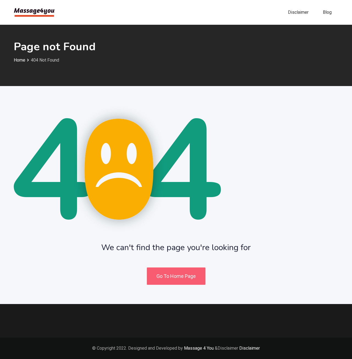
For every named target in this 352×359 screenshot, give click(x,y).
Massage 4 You (199, 348)
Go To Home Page (176, 276)
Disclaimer (298, 12)
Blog (327, 12)
